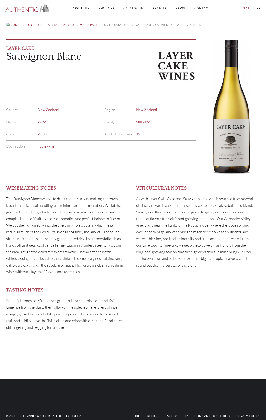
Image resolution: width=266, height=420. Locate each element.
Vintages (194, 24)
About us (81, 8)
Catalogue (133, 8)
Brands (159, 8)
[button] (27, 8)
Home (106, 24)
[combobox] (204, 8)
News (180, 8)
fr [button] (258, 8)
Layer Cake (143, 24)
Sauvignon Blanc (169, 24)
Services (106, 8)
